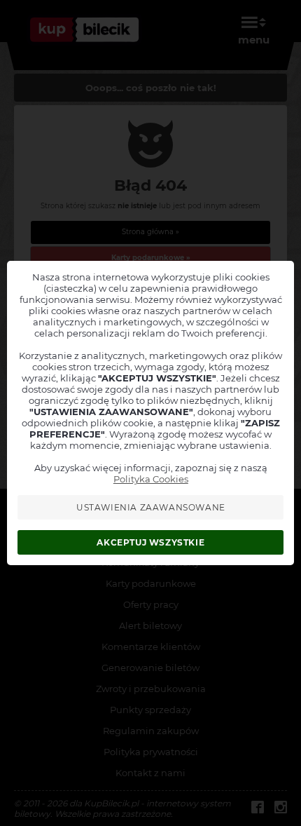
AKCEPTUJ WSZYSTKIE (150, 542)
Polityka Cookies (150, 479)
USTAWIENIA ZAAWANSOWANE (150, 507)
